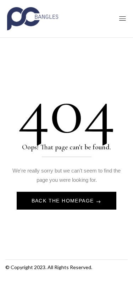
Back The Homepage (64, 201)
